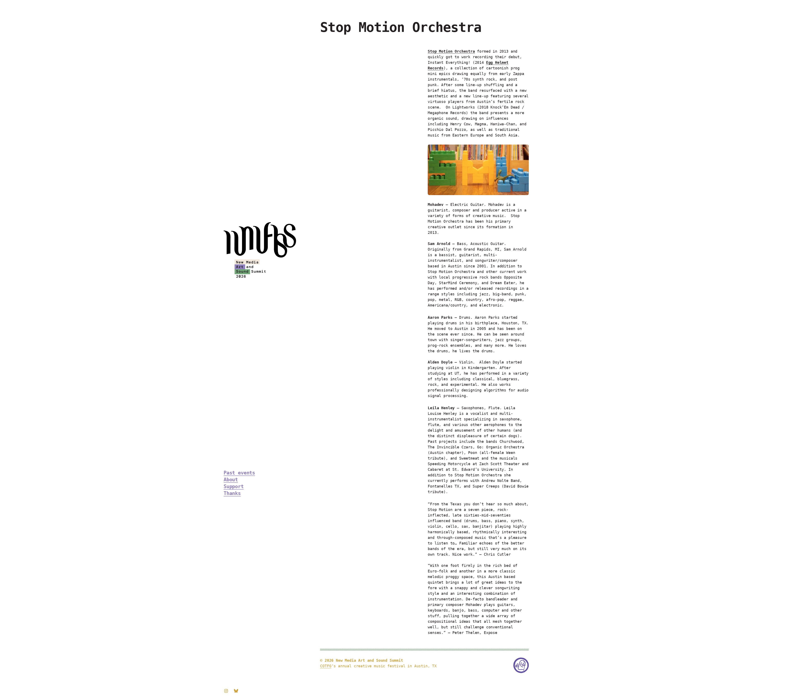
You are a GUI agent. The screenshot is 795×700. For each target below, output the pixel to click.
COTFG (325, 666)
